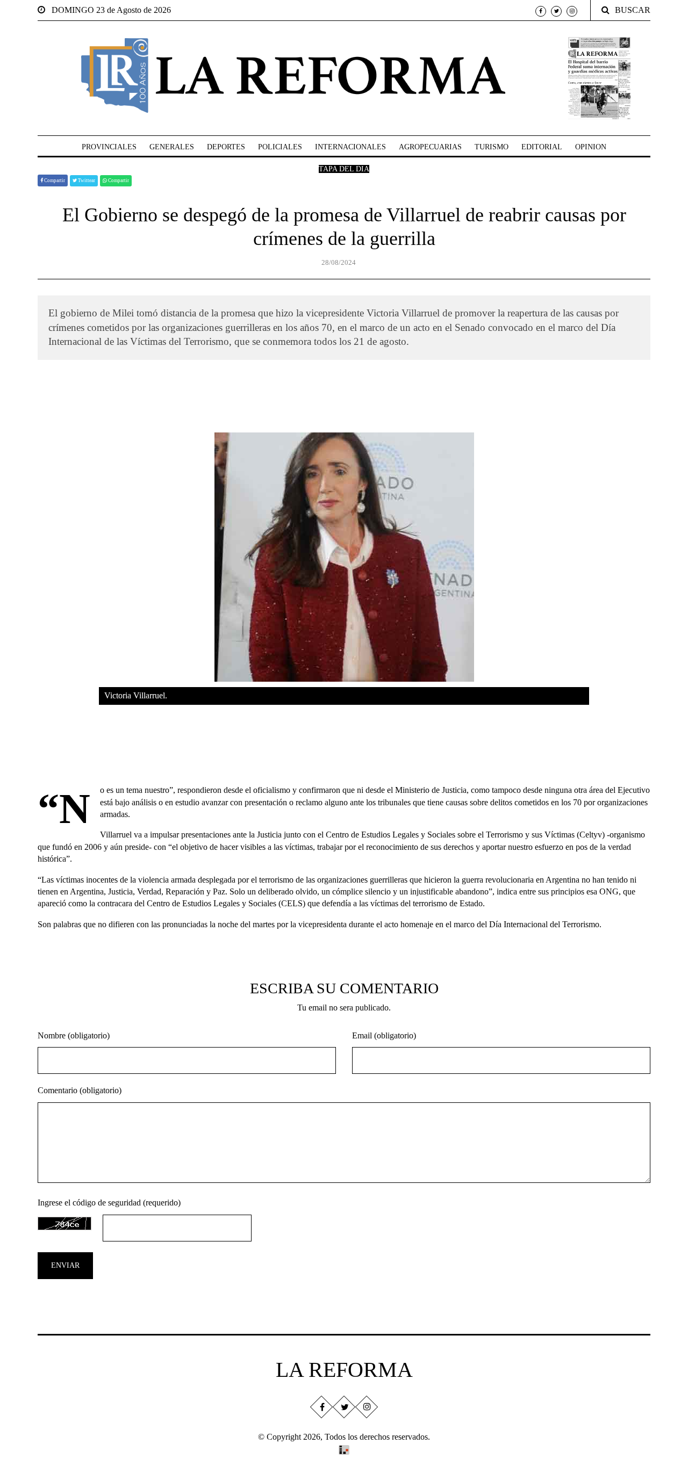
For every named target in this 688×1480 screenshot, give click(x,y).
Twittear (86, 180)
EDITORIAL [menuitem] (541, 147)
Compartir (54, 180)
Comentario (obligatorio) (79, 1090)
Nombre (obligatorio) (74, 1035)
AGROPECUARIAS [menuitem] (430, 147)
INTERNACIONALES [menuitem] (350, 147)
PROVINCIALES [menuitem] (109, 147)
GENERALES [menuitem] (171, 147)
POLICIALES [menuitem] (280, 147)
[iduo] (344, 1448)
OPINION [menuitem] (590, 147)
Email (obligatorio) (384, 1035)
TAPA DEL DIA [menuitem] (344, 169)
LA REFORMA (344, 1370)
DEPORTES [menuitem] (226, 147)
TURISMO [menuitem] (491, 147)
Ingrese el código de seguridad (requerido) (109, 1202)
